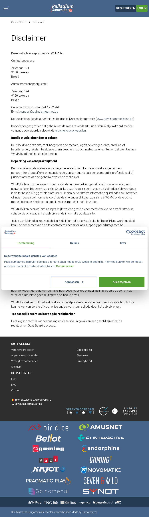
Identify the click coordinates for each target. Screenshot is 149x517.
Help (13, 379)
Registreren (125, 8)
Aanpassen (72, 281)
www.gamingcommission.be (115, 119)
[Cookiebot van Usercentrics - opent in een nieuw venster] (129, 232)
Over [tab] (123, 242)
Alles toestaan (122, 281)
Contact (15, 390)
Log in (141, 8)
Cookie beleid (84, 349)
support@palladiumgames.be (39, 111)
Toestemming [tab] (25, 242)
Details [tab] (74, 242)
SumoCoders (89, 512)
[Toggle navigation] (5, 8)
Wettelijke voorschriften (24, 361)
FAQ (13, 384)
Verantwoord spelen (22, 349)
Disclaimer (38, 22)
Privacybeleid (84, 361)
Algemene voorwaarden (25, 355)
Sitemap (16, 366)
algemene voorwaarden (70, 130)
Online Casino (19, 22)
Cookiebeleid (65, 265)
